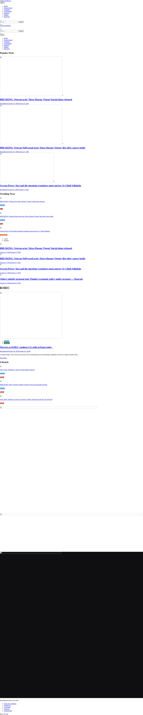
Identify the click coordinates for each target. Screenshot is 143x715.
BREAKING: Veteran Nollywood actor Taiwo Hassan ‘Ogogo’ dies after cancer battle (42, 147)
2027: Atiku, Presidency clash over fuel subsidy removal (17, 370)
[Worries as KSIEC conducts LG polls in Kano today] (31, 338)
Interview (7, 17)
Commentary (8, 11)
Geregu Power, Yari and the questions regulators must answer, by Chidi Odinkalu (40, 185)
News (1, 209)
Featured (2, 205)
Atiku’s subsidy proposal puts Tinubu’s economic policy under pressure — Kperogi (41, 279)
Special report (8, 8)
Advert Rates (8, 711)
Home (6, 6)
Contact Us (7, 705)
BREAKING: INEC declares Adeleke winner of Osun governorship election (23, 385)
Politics (6, 15)
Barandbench (4, 103)
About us (7, 709)
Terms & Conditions (10, 704)
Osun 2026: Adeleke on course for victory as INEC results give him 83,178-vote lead (26, 399)
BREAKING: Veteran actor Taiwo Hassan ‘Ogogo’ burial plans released (36, 99)
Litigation (7, 10)
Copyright (7, 707)
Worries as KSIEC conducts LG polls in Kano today (26, 347)
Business (6, 13)
